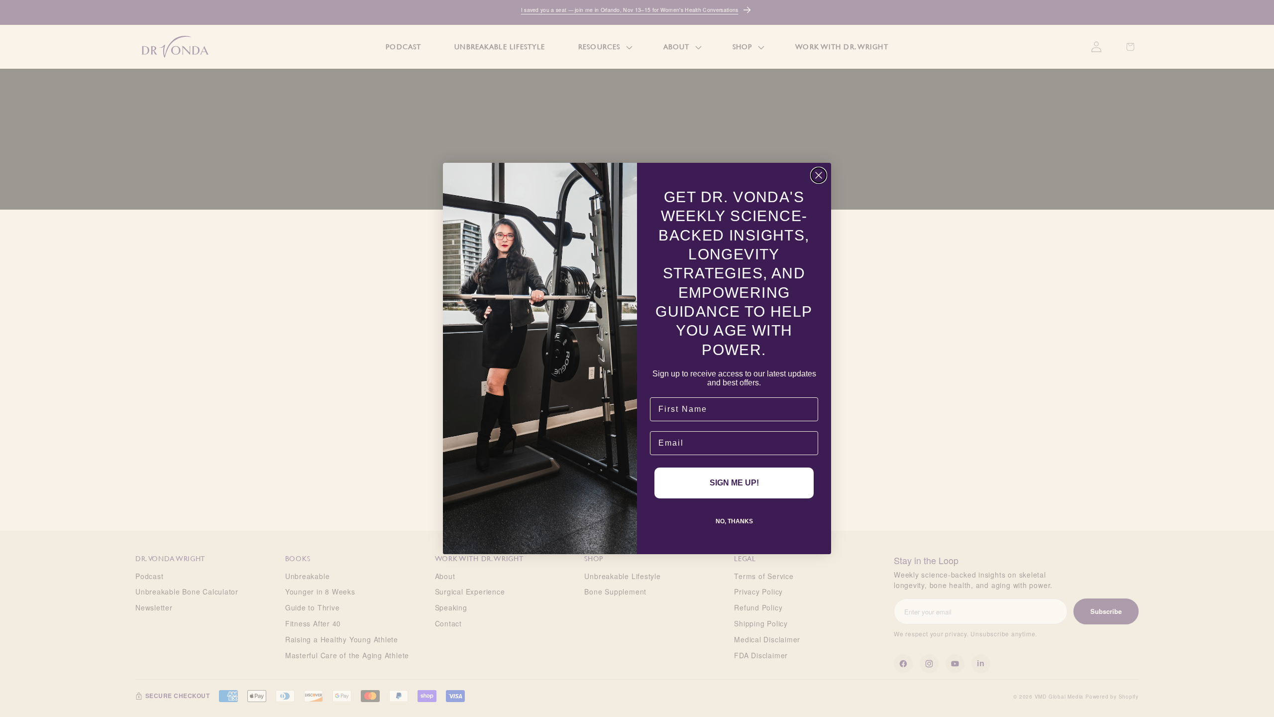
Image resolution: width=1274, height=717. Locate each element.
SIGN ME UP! (734, 482)
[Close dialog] (818, 175)
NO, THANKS (734, 521)
